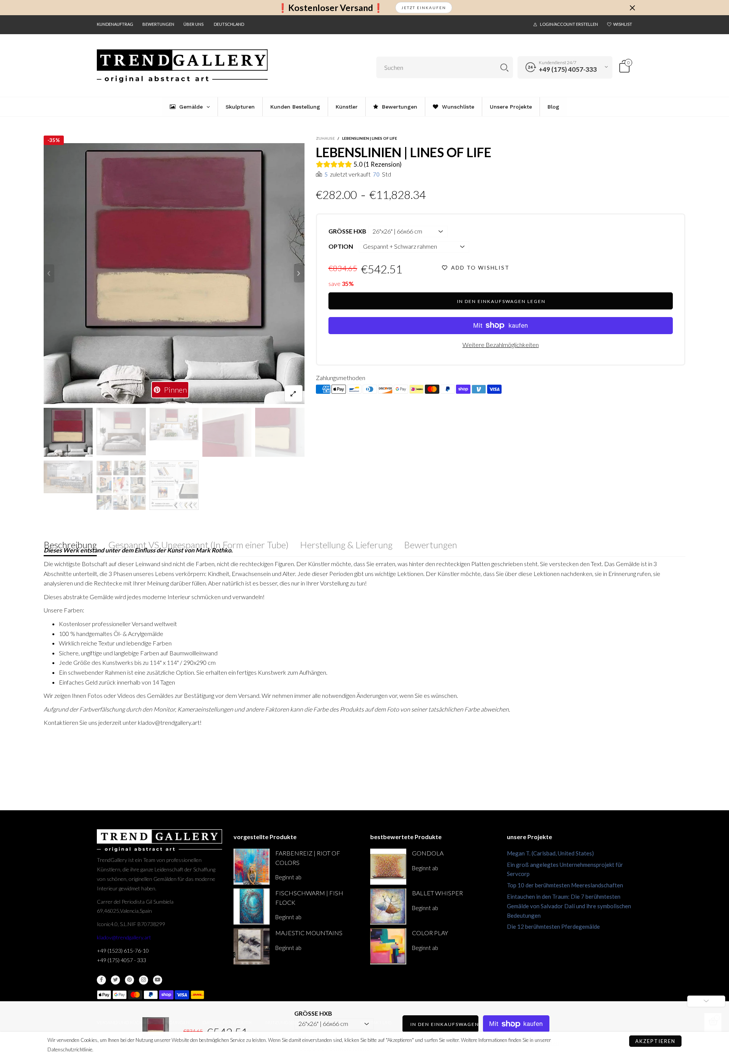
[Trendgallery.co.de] (182, 66)
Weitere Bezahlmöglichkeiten (500, 344)
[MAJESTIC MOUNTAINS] (252, 946)
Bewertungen (158, 24)
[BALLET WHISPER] (388, 906)
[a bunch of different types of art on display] (174, 485)
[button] (49, 273)
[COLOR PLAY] (388, 946)
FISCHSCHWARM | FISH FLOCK (309, 897)
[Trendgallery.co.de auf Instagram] (143, 980)
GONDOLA (427, 853)
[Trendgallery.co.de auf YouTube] (157, 980)
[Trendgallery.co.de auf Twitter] (115, 980)
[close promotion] (632, 7)
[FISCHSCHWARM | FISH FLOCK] (252, 906)
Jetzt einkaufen (423, 7)
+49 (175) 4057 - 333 (121, 960)
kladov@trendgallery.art (124, 937)
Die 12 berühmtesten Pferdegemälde (553, 926)
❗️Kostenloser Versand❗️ (330, 8)
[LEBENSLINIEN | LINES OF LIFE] (68, 477)
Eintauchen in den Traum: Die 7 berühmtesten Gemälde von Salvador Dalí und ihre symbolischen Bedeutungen (569, 906)
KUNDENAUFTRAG (115, 24)
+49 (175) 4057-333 (568, 69)
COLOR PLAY (430, 932)
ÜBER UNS (193, 24)
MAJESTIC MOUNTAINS (308, 932)
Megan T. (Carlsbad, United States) (550, 853)
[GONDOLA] (388, 867)
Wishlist (622, 24)
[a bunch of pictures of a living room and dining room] (120, 485)
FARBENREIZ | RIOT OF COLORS (307, 857)
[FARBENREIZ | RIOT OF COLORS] (252, 867)
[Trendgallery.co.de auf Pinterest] (129, 980)
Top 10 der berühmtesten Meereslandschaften (565, 885)
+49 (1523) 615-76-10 (123, 950)
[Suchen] (504, 67)
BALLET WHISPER (437, 892)
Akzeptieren (655, 1041)
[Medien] (293, 393)
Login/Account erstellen (569, 24)
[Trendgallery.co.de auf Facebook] (101, 980)
